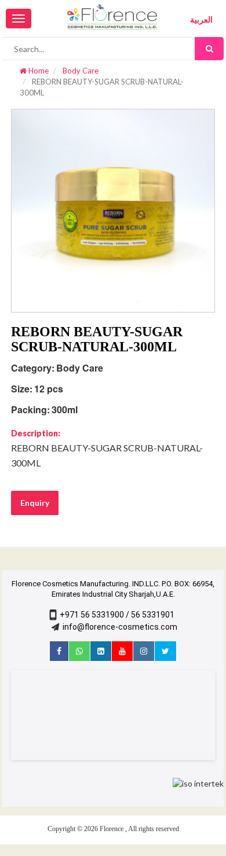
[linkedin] (100, 651)
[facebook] (59, 651)
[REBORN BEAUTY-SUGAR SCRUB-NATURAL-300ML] (113, 209)
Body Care (80, 70)
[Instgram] (143, 651)
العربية (201, 20)
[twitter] (165, 651)
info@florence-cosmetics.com (120, 626)
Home (38, 70)
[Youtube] (122, 651)
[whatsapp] (79, 651)
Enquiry (34, 503)
